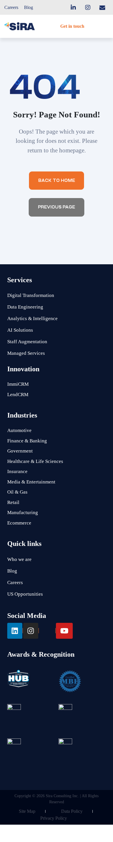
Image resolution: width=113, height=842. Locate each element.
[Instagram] (87, 7)
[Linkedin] (73, 7)
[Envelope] (102, 7)
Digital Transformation (30, 295)
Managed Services (26, 353)
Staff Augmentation (27, 341)
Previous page (56, 207)
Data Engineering (25, 307)
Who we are (19, 559)
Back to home (56, 180)
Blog (12, 571)
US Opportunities (25, 594)
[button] (77, 26)
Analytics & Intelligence (32, 318)
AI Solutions (20, 330)
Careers (15, 582)
